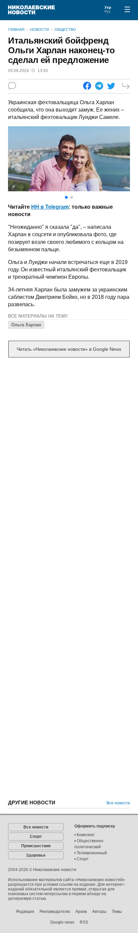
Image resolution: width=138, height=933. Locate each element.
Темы (117, 911)
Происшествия (36, 846)
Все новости (118, 803)
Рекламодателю (55, 911)
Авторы (99, 911)
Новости (39, 29)
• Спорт (81, 859)
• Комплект (84, 834)
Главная (16, 29)
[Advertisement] (69, 437)
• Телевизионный (90, 853)
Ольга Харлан (26, 324)
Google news (62, 922)
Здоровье (36, 855)
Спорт (36, 836)
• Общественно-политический (89, 844)
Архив (81, 911)
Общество (65, 29)
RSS (84, 922)
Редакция (25, 911)
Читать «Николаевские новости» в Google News (69, 349)
